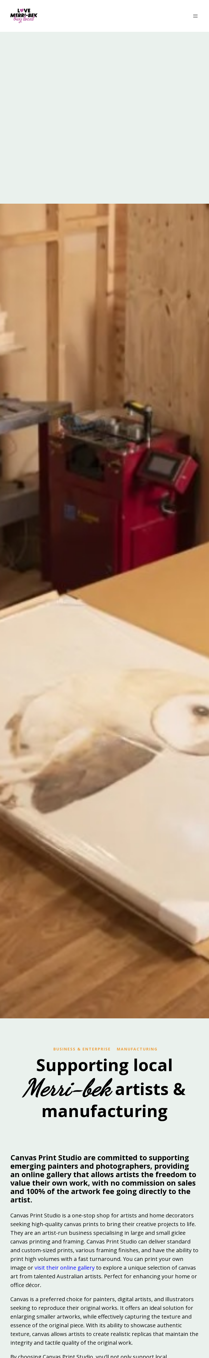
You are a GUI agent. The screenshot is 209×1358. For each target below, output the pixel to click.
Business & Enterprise (82, 1049)
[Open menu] (195, 16)
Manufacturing (137, 1049)
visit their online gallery (65, 1267)
